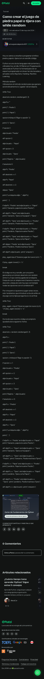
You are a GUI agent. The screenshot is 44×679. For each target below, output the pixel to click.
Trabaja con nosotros (28, 664)
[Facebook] (3, 633)
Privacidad (34, 659)
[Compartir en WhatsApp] (19, 529)
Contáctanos (24, 659)
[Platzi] (6, 3)
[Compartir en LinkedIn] (14, 529)
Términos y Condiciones (10, 664)
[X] (7, 633)
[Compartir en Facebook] (4, 529)
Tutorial (6, 11)
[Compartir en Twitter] (9, 529)
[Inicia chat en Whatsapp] (38, 673)
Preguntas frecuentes (9, 659)
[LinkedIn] (16, 633)
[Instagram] (12, 633)
